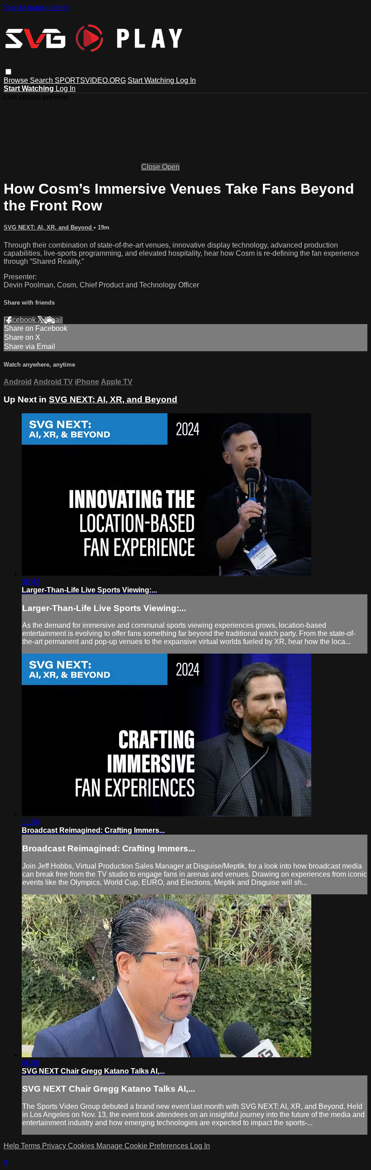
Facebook (21, 320)
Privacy (55, 1146)
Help (12, 1146)
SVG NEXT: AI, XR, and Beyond (49, 227)
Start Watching (152, 80)
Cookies (82, 1146)
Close (151, 167)
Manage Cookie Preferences (143, 1146)
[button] (8, 72)
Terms (31, 1146)
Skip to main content (36, 7)
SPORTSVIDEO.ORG (90, 80)
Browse (17, 80)
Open (171, 167)
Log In (186, 80)
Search (42, 80)
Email (53, 320)
